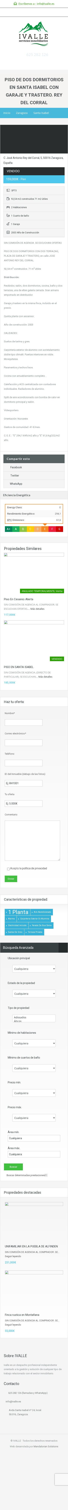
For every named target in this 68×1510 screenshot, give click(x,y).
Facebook (16, 467)
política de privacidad (34, 868)
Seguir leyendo (13, 1256)
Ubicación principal (19, 958)
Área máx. (14, 1148)
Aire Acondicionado (42, 912)
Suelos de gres (15, 932)
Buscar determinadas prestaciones (26, 1175)
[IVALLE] (34, 34)
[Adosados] (34, 1017)
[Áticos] (34, 1021)
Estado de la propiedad (21, 983)
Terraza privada (35, 932)
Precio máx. (15, 1107)
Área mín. (13, 1132)
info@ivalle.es (45, 4)
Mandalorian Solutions (46, 1446)
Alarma (11, 918)
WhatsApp (16, 483)
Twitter (14, 475)
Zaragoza (22, 113)
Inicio (6, 113)
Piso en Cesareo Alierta (18, 599)
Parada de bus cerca (42, 925)
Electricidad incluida (17, 925)
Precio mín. (14, 1082)
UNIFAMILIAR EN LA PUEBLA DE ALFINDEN (31, 1246)
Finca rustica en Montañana (22, 1315)
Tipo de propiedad (18, 1007)
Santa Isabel (41, 113)
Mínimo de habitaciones (22, 1032)
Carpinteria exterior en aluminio (34, 918)
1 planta (18, 912)
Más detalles (37, 608)
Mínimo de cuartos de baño (24, 1057)
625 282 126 (37, 54)
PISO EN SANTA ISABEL (19, 667)
